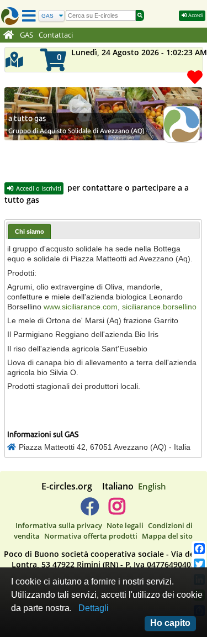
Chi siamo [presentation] (29, 231)
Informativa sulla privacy (58, 525)
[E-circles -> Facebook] (89, 510)
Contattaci (56, 35)
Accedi (195, 15)
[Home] (8, 35)
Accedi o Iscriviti (37, 188)
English (152, 486)
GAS (26, 35)
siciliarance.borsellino (159, 306)
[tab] (29, 231)
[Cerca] (140, 15)
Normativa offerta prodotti (90, 536)
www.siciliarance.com (81, 306)
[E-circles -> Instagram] (117, 510)
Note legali (125, 525)
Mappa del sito (167, 536)
